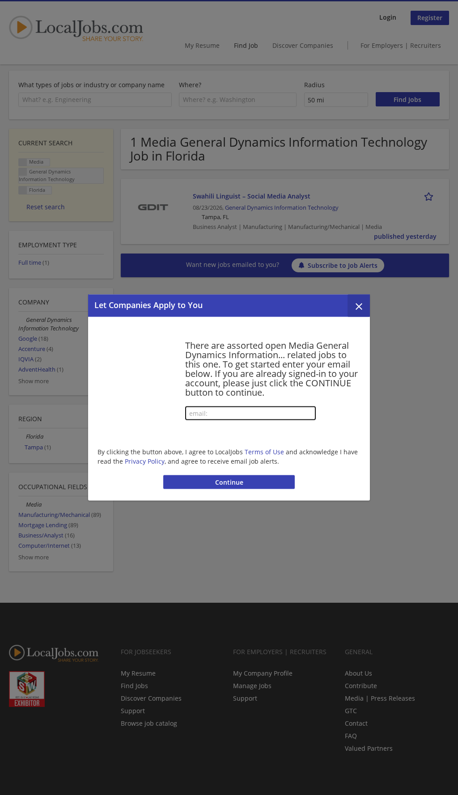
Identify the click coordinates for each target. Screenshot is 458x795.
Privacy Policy (145, 461)
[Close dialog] (359, 306)
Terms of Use (264, 451)
